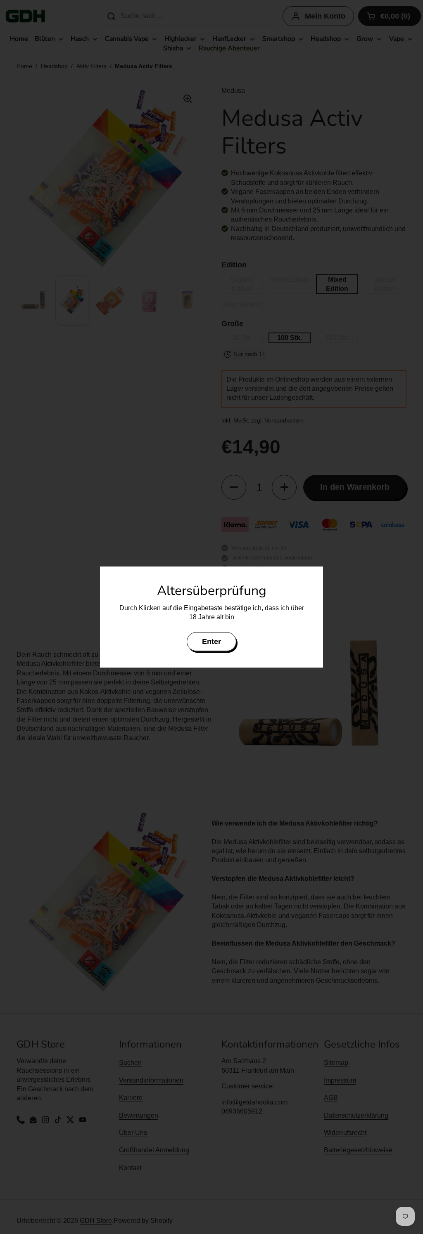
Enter (211, 641)
